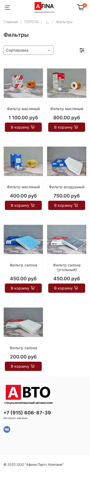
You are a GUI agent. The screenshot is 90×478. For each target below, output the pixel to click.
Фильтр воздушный (66, 187)
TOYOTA (31, 21)
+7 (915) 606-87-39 (27, 413)
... (47, 22)
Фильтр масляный (23, 108)
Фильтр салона (23, 265)
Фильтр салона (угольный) (67, 267)
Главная (10, 21)
